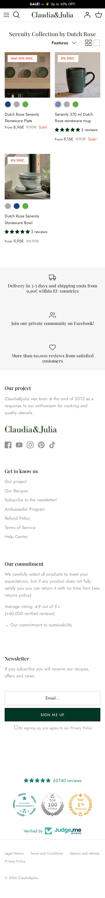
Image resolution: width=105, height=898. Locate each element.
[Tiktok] (52, 445)
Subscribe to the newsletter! (31, 500)
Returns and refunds (84, 853)
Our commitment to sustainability (40, 625)
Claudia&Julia (28, 878)
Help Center (16, 536)
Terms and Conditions (47, 853)
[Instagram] (30, 445)
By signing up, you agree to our (55, 728)
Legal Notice (14, 853)
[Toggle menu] (6, 14)
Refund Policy (17, 518)
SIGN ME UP (52, 715)
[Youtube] (19, 445)
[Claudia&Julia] (53, 15)
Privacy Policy (81, 728)
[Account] (85, 14)
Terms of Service (20, 527)
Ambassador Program (25, 509)
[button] (68, 130)
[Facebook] (8, 445)
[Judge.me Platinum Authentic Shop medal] (80, 804)
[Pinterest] (41, 445)
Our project (16, 481)
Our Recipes (16, 491)
